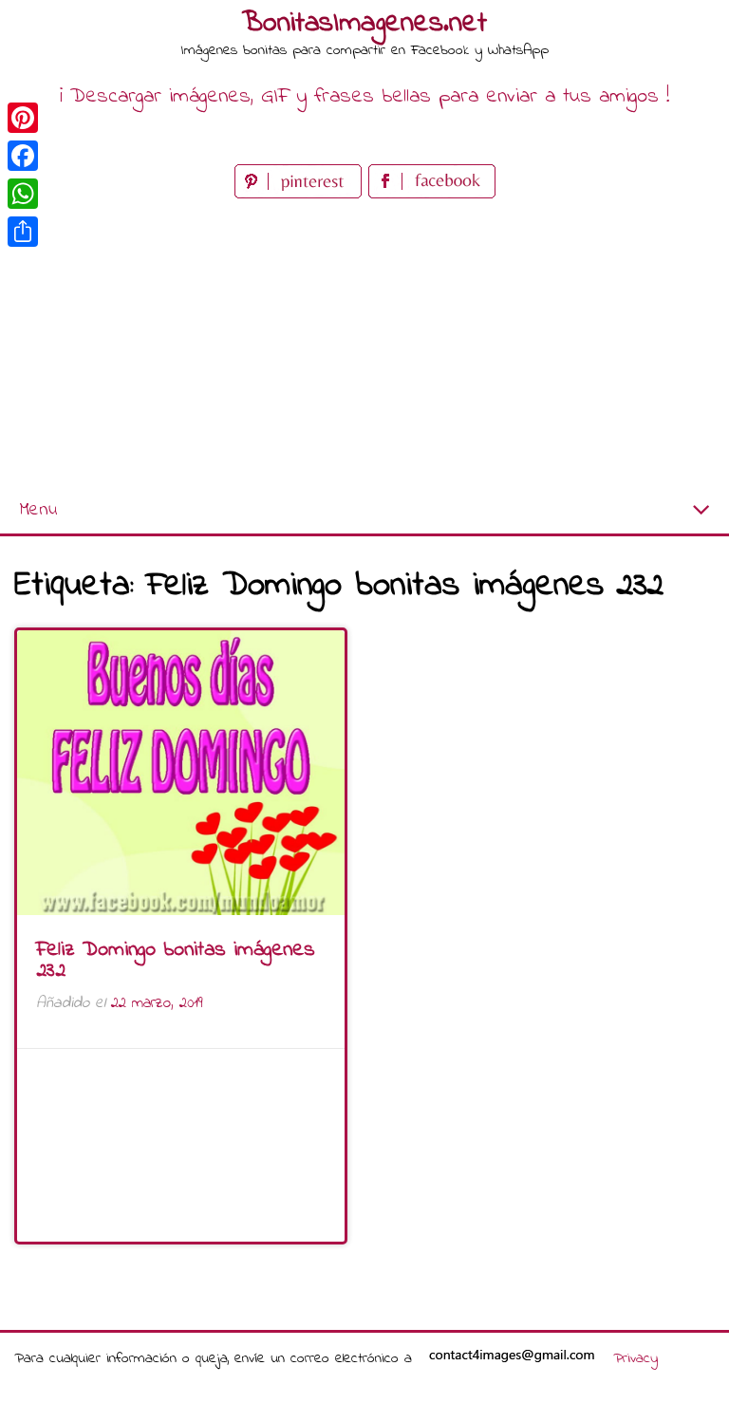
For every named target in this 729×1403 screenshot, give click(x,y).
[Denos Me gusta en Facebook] (431, 194)
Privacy (635, 1358)
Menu (38, 510)
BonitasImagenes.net (364, 24)
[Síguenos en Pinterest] (301, 194)
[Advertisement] (364, 345)
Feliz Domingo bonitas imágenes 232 (175, 960)
